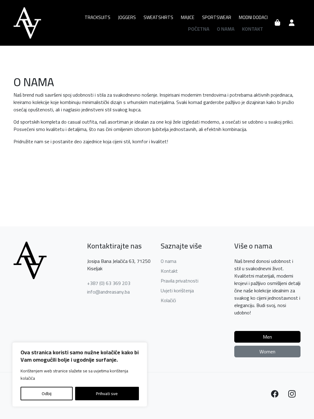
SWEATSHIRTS (158, 17)
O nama (226, 28)
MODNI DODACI (253, 17)
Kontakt (252, 28)
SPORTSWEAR (216, 17)
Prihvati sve (107, 394)
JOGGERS (127, 17)
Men (267, 336)
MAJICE (187, 17)
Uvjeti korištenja (177, 290)
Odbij (47, 394)
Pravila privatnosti (179, 280)
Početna (198, 28)
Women (267, 351)
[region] (79, 374)
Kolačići (168, 300)
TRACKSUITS (97, 17)
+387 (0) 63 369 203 (108, 283)
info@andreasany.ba (108, 291)
